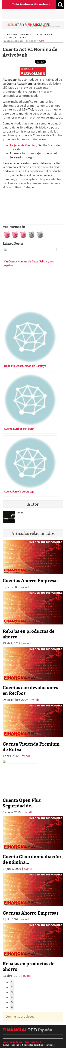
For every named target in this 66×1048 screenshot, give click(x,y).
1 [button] (12, 982)
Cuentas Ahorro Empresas (31, 580)
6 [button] (12, 1007)
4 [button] (12, 997)
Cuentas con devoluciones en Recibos (30, 690)
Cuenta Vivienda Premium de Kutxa (31, 746)
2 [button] (12, 987)
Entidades (19, 37)
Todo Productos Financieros (31, 4)
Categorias (35, 34)
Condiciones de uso (12, 1041)
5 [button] (12, 1002)
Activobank (22, 34)
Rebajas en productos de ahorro (28, 633)
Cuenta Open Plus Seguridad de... (22, 802)
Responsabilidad (32, 1041)
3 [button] (12, 992)
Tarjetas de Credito (22, 145)
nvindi (42, 40)
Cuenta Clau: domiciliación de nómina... (32, 859)
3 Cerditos (9, 34)
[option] (33, 618)
